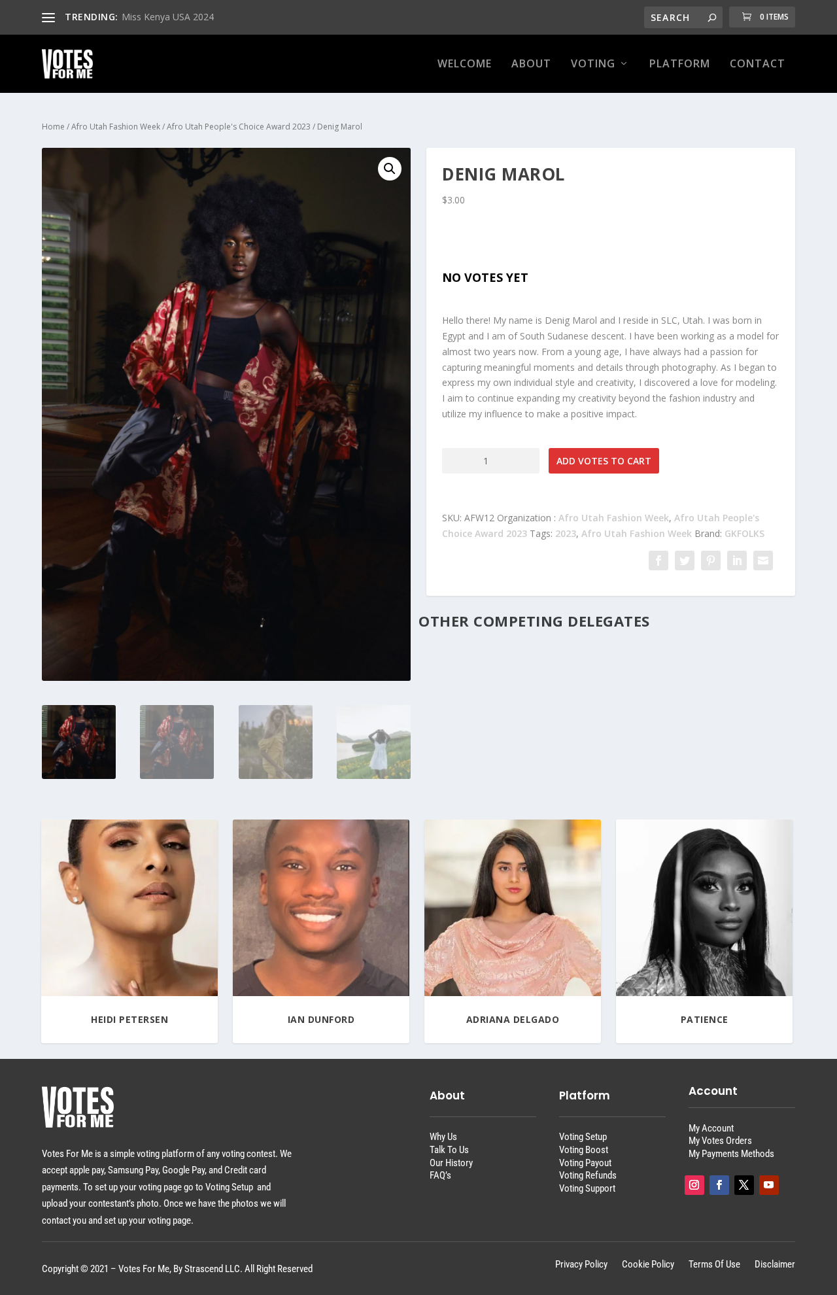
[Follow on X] (744, 1185)
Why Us (443, 1137)
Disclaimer (775, 1265)
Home (53, 126)
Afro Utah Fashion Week (115, 126)
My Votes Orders (720, 1141)
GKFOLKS (744, 533)
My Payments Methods (731, 1154)
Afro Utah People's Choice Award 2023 (239, 126)
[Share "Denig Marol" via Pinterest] (711, 560)
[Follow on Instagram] (694, 1185)
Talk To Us (449, 1150)
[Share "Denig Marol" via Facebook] (658, 560)
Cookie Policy (648, 1265)
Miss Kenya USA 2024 (168, 16)
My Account (711, 1128)
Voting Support (587, 1188)
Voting (593, 64)
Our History (451, 1163)
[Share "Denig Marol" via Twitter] (684, 560)
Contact (757, 64)
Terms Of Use (714, 1265)
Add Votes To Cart (603, 461)
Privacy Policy (581, 1265)
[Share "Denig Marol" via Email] (763, 560)
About (531, 64)
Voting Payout (585, 1163)
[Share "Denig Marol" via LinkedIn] (737, 560)
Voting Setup (583, 1137)
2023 (565, 533)
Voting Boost (583, 1150)
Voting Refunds (588, 1175)
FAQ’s (440, 1175)
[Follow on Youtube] (769, 1185)
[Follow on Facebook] (719, 1185)
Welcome (464, 64)
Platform (679, 64)
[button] (389, 169)
